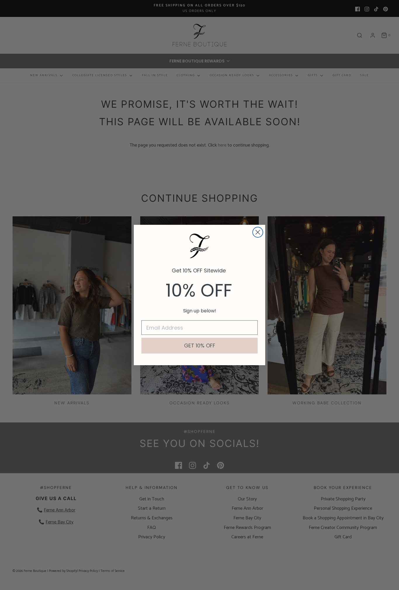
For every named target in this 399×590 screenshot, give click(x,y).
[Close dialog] (258, 232)
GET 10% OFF (199, 345)
